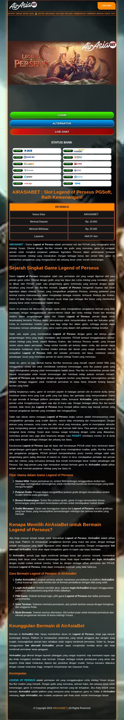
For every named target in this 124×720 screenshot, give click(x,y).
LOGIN (62, 115)
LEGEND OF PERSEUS (22, 680)
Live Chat (106, 5)
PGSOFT (76, 435)
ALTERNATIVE (62, 123)
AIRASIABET (16, 244)
